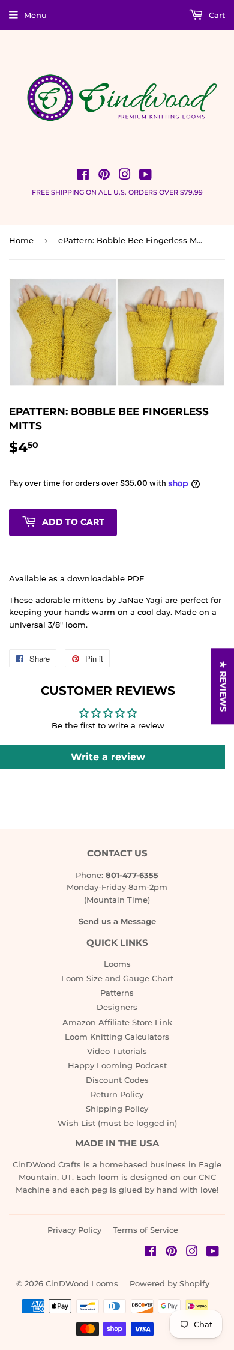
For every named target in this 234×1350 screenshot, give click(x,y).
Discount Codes (117, 1080)
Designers (117, 1007)
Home (21, 240)
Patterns (117, 992)
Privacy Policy (74, 1230)
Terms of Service (145, 1230)
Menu (35, 15)
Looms (117, 964)
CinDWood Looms (82, 1283)
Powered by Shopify (169, 1283)
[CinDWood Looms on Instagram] (125, 176)
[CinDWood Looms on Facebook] (83, 176)
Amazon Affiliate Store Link (117, 1022)
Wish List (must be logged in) (117, 1123)
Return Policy (117, 1094)
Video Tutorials (117, 1051)
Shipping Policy (117, 1108)
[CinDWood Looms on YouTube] (145, 176)
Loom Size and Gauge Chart (117, 978)
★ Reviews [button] (223, 686)
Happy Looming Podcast (117, 1065)
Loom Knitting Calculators (117, 1036)
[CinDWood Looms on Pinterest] (104, 176)
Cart (215, 15)
